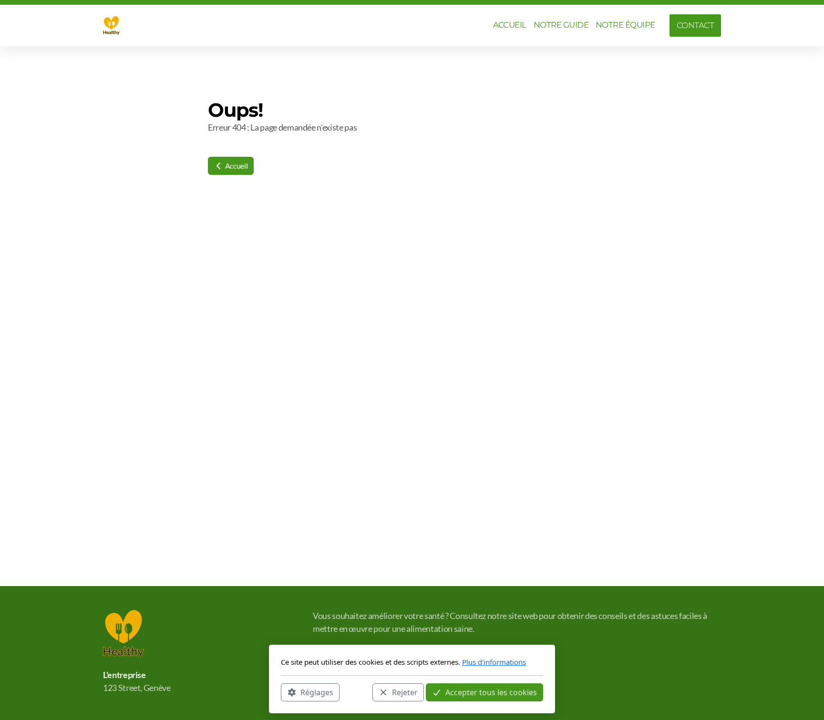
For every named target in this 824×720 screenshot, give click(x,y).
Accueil (235, 165)
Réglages (316, 692)
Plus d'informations (494, 662)
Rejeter (405, 692)
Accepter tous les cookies (491, 692)
